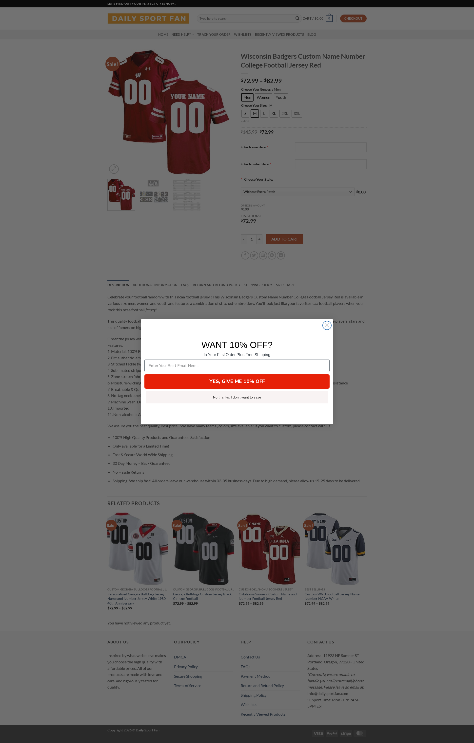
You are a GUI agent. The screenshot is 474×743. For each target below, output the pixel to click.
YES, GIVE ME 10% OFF (237, 381)
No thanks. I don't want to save (237, 397)
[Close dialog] (327, 325)
